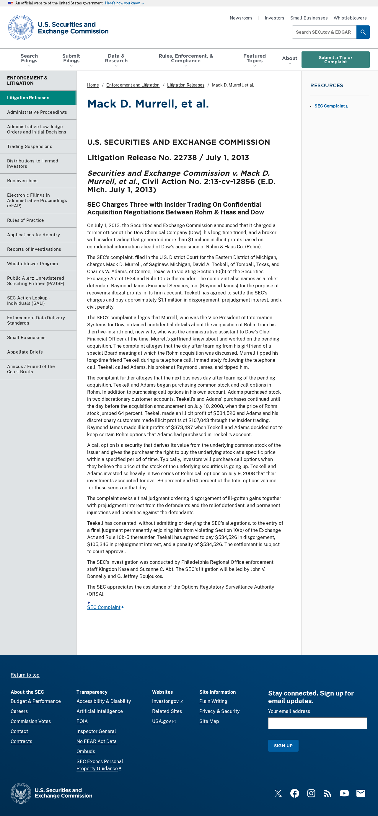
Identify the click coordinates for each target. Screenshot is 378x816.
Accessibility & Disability (103, 701)
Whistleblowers (350, 17)
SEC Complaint (103, 607)
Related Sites (167, 711)
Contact (19, 731)
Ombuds (85, 751)
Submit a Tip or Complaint (335, 59)
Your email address (289, 711)
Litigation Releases (185, 85)
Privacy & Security (219, 711)
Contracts (21, 741)
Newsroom (241, 17)
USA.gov (161, 721)
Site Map (209, 721)
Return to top (25, 675)
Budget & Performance (36, 701)
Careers (19, 711)
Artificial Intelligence (99, 711)
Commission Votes (31, 721)
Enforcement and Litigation (132, 85)
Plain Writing (213, 701)
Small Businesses (309, 17)
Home (93, 85)
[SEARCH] (363, 32)
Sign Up (283, 745)
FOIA (82, 721)
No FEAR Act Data (96, 741)
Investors (274, 17)
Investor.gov (165, 701)
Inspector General (96, 731)
